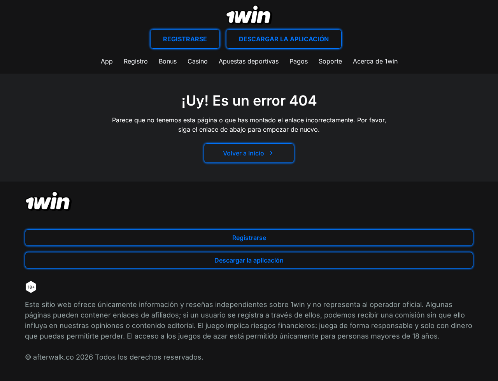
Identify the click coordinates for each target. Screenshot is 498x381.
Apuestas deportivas (249, 61)
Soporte (330, 61)
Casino (198, 61)
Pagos (298, 61)
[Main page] (249, 15)
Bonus (168, 61)
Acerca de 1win (375, 61)
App (107, 61)
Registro (136, 61)
